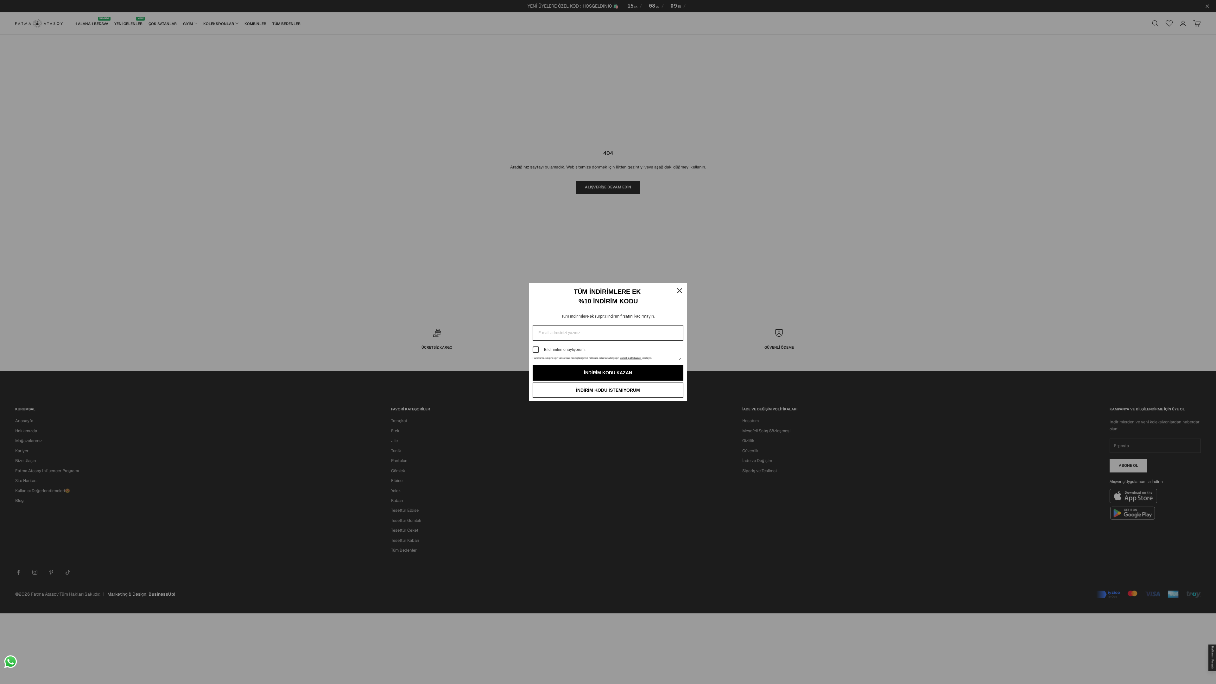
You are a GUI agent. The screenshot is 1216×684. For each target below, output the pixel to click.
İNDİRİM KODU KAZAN (608, 372)
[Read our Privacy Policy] (679, 359)
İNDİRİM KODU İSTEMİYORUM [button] (608, 390)
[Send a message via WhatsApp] (10, 661)
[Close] (679, 290)
